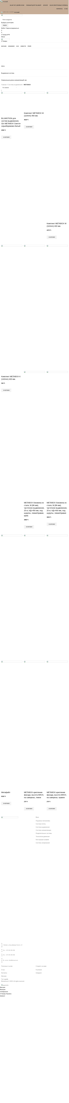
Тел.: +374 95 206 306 (9, 955)
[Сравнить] (3, 115)
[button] (6, 137)
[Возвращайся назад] (3, 50)
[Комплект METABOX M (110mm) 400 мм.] (57, 155)
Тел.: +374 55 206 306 (9, 950)
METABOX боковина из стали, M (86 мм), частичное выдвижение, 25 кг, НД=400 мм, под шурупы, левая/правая (57, 508)
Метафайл (5, 792)
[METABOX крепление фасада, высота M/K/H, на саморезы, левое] (34, 597)
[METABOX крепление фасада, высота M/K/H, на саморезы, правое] (57, 597)
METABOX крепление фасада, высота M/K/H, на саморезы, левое (34, 795)
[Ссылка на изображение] (9, 879)
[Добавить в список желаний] (3, 133)
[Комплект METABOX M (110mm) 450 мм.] (34, 99)
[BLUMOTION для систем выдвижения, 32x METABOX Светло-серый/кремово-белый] (11, 102)
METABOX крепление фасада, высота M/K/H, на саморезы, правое (57, 795)
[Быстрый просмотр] (3, 141)
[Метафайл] (11, 597)
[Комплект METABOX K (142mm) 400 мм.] (11, 308)
